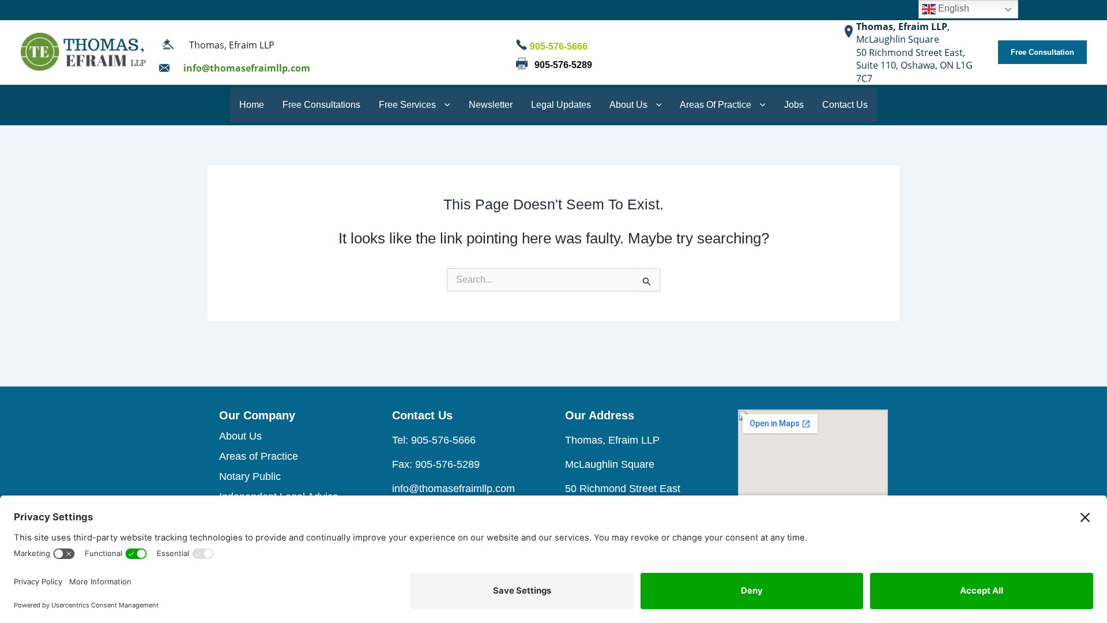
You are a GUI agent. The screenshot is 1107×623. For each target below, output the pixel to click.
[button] (1042, 52)
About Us (240, 436)
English (952, 8)
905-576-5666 (558, 46)
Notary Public (250, 476)
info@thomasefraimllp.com (246, 68)
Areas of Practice (258, 456)
